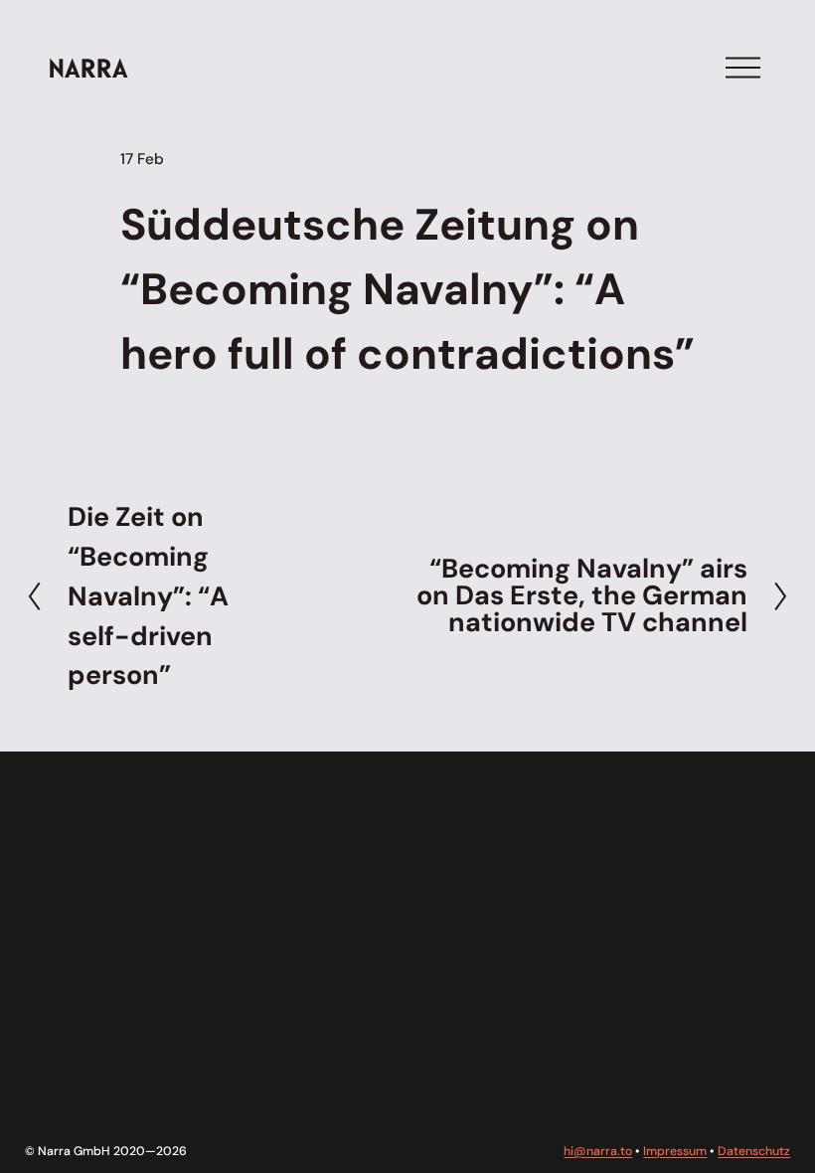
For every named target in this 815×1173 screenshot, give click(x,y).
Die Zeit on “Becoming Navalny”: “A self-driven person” (148, 595)
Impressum (675, 1151)
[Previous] (46, 596)
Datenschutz (754, 1151)
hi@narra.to (598, 1151)
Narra (88, 66)
